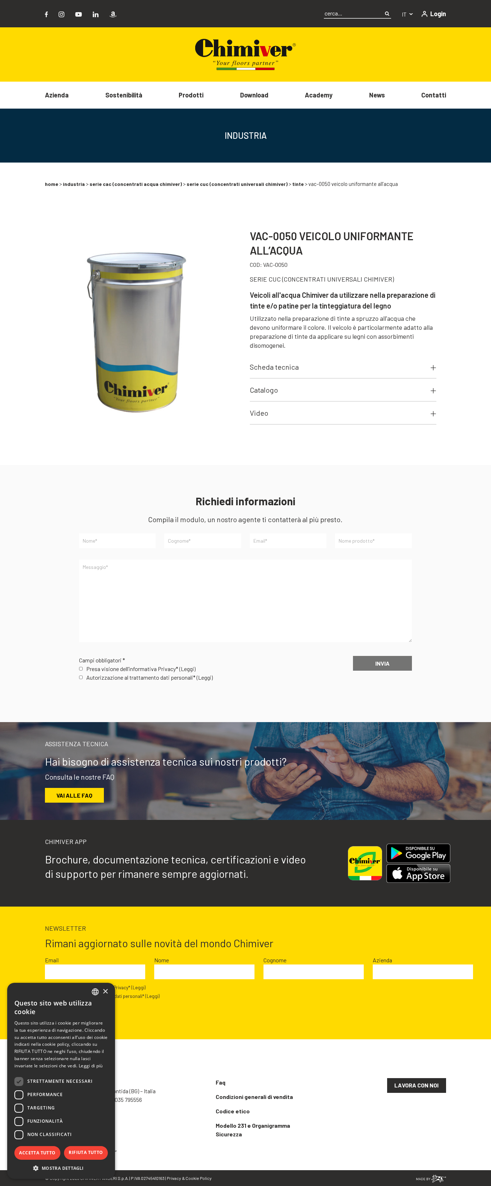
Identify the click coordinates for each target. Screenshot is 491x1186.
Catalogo (264, 390)
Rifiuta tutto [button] (86, 1152)
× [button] (105, 991)
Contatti (433, 95)
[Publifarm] (431, 1177)
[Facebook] (46, 13)
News (377, 95)
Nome (161, 960)
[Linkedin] (95, 13)
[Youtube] (78, 13)
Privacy (174, 1178)
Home (51, 184)
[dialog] (61, 1081)
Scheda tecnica (274, 366)
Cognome (274, 960)
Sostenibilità (123, 95)
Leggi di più (91, 1066)
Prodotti (191, 95)
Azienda (57, 95)
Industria (74, 184)
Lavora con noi (416, 1085)
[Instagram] (61, 13)
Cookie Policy (198, 1178)
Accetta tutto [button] (37, 1153)
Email (52, 960)
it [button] (405, 14)
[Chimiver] (245, 53)
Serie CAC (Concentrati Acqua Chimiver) (136, 184)
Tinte (298, 184)
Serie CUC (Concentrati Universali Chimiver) (237, 184)
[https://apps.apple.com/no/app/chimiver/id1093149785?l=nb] (418, 873)
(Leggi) (187, 668)
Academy (318, 95)
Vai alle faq (74, 795)
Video (259, 413)
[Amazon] (112, 13)
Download (254, 95)
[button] (61, 1168)
